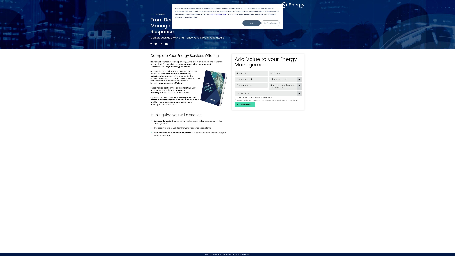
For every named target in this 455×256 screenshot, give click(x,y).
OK (251, 23)
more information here (218, 14)
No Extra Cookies (270, 23)
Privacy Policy (293, 100)
